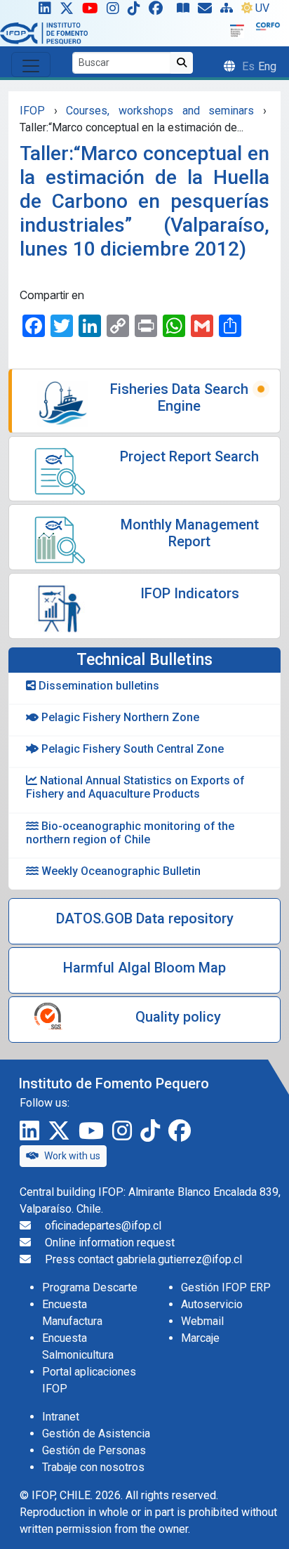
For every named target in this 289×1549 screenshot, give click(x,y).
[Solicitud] (207, 11)
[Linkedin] (42, 11)
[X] (69, 11)
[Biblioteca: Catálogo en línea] (186, 11)
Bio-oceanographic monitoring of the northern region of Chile (130, 832)
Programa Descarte (89, 1287)
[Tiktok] (137, 11)
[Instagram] (116, 11)
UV (262, 8)
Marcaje (200, 1338)
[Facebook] (161, 11)
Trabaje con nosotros (93, 1467)
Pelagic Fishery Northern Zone (119, 717)
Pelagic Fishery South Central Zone (131, 749)
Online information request (110, 1242)
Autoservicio (212, 1304)
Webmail (202, 1321)
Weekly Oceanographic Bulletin (120, 871)
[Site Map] (229, 11)
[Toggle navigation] (31, 64)
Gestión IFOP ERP (226, 1287)
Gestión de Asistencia (96, 1433)
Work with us (72, 1155)
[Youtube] (93, 11)
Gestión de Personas (94, 1450)
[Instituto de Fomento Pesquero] (44, 32)
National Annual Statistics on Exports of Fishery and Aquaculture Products (135, 787)
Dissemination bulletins (97, 685)
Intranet (60, 1416)
